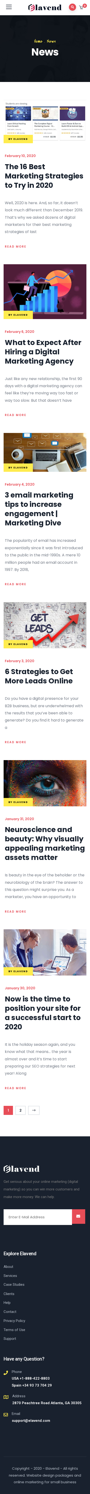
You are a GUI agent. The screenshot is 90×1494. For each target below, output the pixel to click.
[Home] (22, 1169)
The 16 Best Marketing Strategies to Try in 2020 (44, 176)
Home (38, 41)
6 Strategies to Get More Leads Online (39, 676)
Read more (15, 246)
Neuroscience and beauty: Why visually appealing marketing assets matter (45, 843)
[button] (81, 8)
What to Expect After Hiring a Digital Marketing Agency (43, 351)
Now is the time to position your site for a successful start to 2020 (43, 1013)
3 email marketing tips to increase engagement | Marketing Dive (39, 509)
